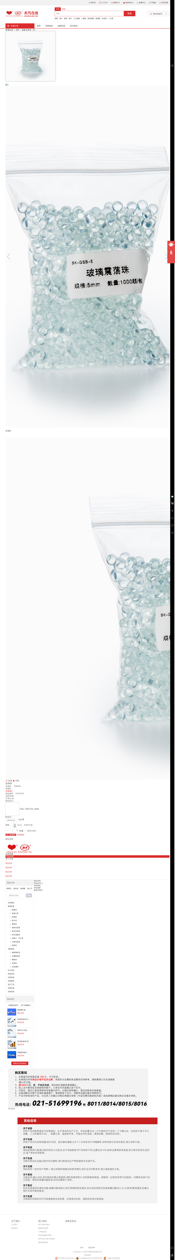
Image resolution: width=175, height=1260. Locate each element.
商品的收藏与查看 (44, 1235)
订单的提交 (42, 1232)
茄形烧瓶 (91, 18)
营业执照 (87, 1255)
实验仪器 (11, 988)
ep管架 (104, 18)
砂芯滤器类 (16, 935)
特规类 (14, 917)
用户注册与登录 (44, 1225)
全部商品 (49, 26)
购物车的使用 (43, 1228)
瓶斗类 (14, 920)
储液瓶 (97, 18)
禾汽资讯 (74, 26)
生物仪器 (11, 992)
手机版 (153, 3)
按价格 (15, 888)
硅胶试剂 (11, 974)
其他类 (14, 963)
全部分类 (14, 26)
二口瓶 (110, 18)
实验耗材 (11, 949)
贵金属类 (15, 967)
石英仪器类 (16, 942)
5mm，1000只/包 (25, 825)
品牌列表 (61, 26)
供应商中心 (129, 3)
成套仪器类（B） (29, 30)
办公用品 (11, 970)
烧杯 (65, 18)
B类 (17, 30)
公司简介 (14, 1225)
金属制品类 (16, 956)
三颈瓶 (83, 18)
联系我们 (14, 1228)
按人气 (29, 888)
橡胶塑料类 (16, 952)
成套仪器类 (16, 928)
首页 (39, 26)
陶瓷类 (14, 960)
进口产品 (11, 984)
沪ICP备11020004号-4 (66, 1258)
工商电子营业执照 (113, 1258)
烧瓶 (56, 18)
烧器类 (14, 910)
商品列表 (91, 1248)
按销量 (22, 888)
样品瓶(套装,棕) (23, 1041)
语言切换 (164, 3)
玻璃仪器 (9, 30)
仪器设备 (11, 977)
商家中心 (116, 3)
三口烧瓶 (76, 18)
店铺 (63, 9)
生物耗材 (11, 981)
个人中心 (104, 3)
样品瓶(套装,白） (23, 1019)
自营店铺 (9, 854)
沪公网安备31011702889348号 (90, 1258)
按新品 (8, 888)
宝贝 (57, 9)
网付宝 (93, 3)
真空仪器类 (16, 931)
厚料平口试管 (22, 1030)
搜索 (129, 13)
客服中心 (142, 3)
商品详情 (20, 1013)
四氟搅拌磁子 (22, 1052)
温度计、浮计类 (17, 938)
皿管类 (14, 945)
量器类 (14, 924)
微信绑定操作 (43, 1242)
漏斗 (61, 18)
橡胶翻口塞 (21, 1010)
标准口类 (15, 913)
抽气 (70, 18)
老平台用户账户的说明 (46, 1239)
